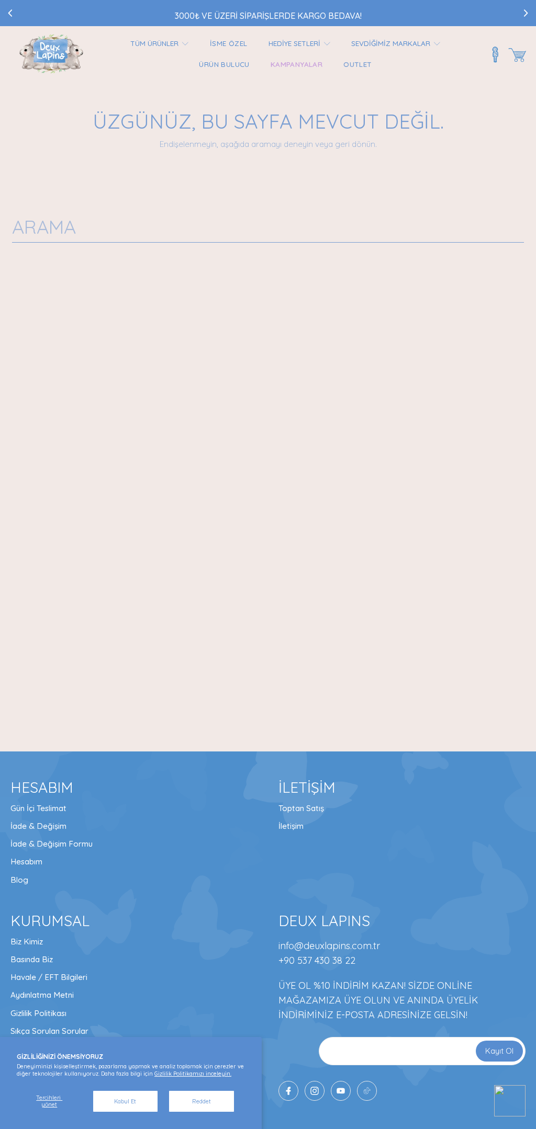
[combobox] (268, 227)
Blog (19, 880)
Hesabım (26, 861)
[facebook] (288, 1091)
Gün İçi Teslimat (38, 808)
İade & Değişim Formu (51, 844)
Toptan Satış (301, 808)
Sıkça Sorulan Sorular (49, 1031)
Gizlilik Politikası (38, 1013)
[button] (517, 55)
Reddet (201, 1101)
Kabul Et (125, 1101)
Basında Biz (31, 959)
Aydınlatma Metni (42, 995)
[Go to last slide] (10, 13)
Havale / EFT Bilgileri (48, 977)
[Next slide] (525, 13)
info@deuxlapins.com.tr (329, 946)
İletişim (291, 826)
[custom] (315, 1091)
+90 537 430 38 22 (316, 960)
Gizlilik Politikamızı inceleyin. (192, 1073)
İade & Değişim (38, 826)
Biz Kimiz (26, 941)
